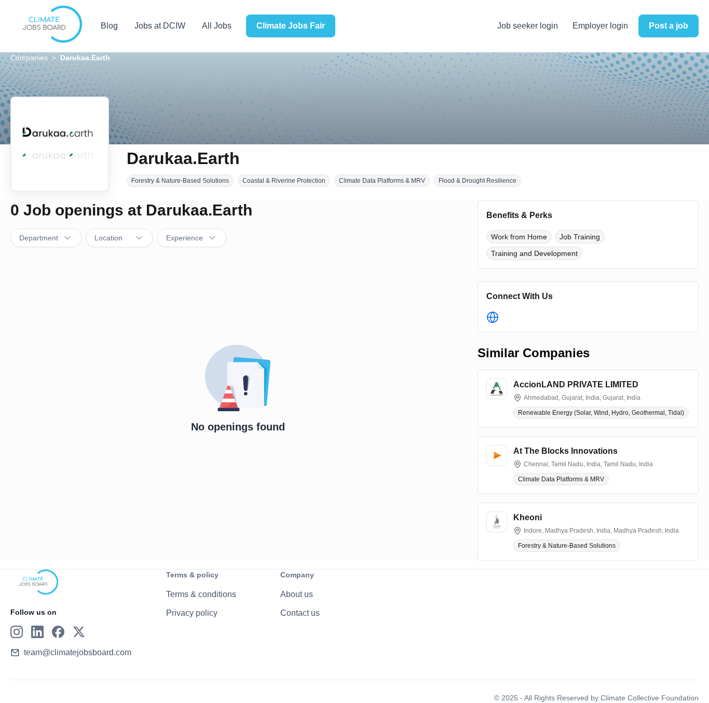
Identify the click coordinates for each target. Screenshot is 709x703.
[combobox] (45, 237)
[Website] (492, 317)
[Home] (46, 24)
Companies (29, 57)
